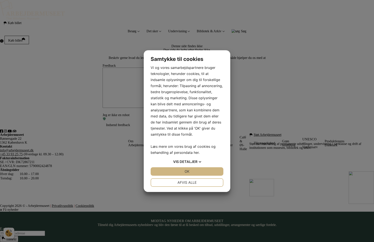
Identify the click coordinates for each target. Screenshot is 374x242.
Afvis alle (187, 182)
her (196, 152)
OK (187, 171)
